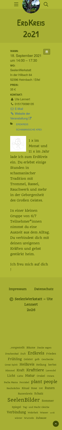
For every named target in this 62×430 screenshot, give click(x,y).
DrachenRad (12, 353)
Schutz (38, 393)
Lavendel (51, 370)
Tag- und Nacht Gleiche (36, 407)
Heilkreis (27, 364)
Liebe (20, 376)
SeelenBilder (23, 400)
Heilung (41, 364)
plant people (44, 381)
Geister (28, 359)
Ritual (25, 388)
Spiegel (16, 407)
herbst (52, 364)
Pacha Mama (11, 382)
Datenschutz (43, 289)
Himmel (10, 370)
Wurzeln (29, 418)
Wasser (44, 412)
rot (41, 388)
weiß (52, 413)
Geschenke (47, 359)
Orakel (41, 376)
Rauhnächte (13, 388)
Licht (11, 376)
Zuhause (41, 418)
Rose (34, 388)
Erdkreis (22, 124)
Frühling (15, 359)
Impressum (18, 289)
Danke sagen (44, 347)
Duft (23, 353)
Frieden (51, 353)
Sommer (48, 400)
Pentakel (24, 382)
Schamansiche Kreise (30, 129)
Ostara (50, 376)
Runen (50, 388)
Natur (30, 376)
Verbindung (16, 412)
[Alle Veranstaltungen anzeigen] (46, 52)
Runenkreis (25, 393)
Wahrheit (33, 412)
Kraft (20, 370)
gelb (37, 359)
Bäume (31, 347)
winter (18, 418)
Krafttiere (35, 370)
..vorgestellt (17, 347)
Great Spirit (11, 364)
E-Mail (18, 109)
